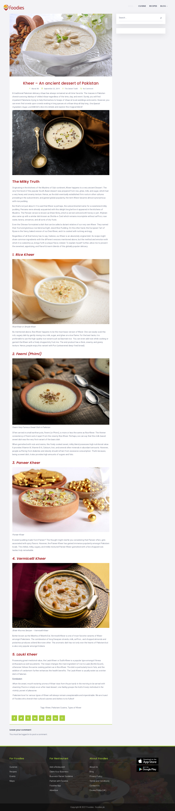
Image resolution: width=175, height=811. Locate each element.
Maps (12, 781)
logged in (25, 734)
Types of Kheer (74, 708)
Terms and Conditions (100, 781)
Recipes (153, 6)
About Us (94, 767)
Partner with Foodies (59, 781)
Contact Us (95, 786)
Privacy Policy (96, 776)
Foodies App (55, 786)
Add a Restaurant (57, 767)
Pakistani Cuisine (59, 708)
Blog (163, 6)
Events (13, 776)
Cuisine (142, 6)
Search (159, 17)
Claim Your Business (59, 772)
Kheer (48, 708)
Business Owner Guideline (61, 776)
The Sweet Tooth (71, 89)
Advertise (54, 790)
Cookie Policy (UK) (98, 790)
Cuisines (13, 767)
